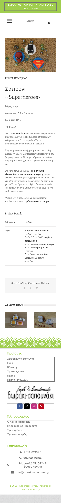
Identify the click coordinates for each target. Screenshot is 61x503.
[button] (7, 320)
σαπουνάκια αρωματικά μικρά (39, 244)
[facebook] (20, 406)
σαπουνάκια (31, 240)
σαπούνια (29, 261)
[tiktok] (27, 406)
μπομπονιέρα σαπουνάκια (37, 230)
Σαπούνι (29, 251)
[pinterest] (41, 406)
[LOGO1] (30, 20)
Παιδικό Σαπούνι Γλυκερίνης (38, 237)
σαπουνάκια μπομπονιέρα (37, 247)
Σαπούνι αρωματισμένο (36, 254)
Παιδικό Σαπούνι (33, 234)
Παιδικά (28, 222)
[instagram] (34, 406)
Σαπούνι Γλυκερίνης (34, 257)
